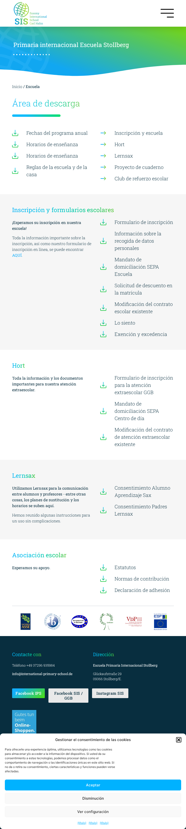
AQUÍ (17, 255)
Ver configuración (93, 811)
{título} (82, 823)
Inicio (17, 86)
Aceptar (93, 785)
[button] (178, 739)
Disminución (93, 798)
